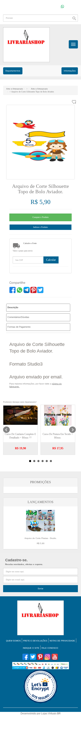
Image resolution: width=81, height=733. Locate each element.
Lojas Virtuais (49, 713)
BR (59, 713)
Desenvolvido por (31, 713)
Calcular (51, 259)
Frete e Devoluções (35, 641)
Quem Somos (13, 641)
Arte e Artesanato (14, 89)
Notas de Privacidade (62, 641)
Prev (6, 429)
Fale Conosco (50, 648)
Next (72, 429)
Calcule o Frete (30, 243)
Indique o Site (31, 648)
